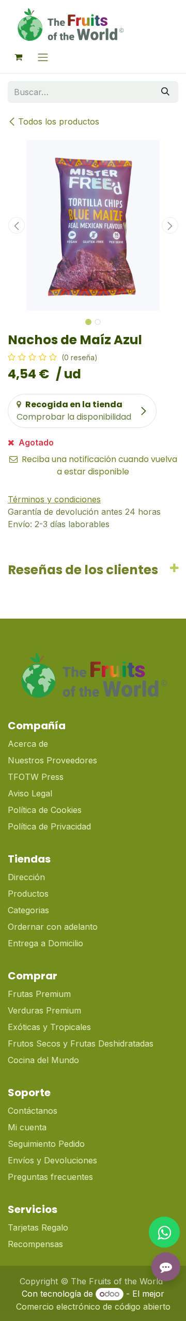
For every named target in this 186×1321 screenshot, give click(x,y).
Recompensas (35, 1244)
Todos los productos (58, 121)
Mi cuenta (27, 1127)
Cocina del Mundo (43, 1060)
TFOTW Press (36, 777)
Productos (28, 893)
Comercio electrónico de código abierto (93, 1306)
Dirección (26, 877)
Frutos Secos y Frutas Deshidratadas (80, 1043)
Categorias (28, 910)
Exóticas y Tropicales (49, 1027)
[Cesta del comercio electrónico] (18, 57)
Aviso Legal (30, 793)
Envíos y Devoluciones (52, 1160)
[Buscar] (165, 92)
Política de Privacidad (49, 826)
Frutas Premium (39, 994)
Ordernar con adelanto (53, 926)
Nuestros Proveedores (52, 760)
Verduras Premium (46, 1010)
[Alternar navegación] (43, 57)
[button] (16, 225)
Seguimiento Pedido (46, 1144)
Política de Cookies (45, 810)
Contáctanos (32, 1110)
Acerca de (28, 744)
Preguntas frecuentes (50, 1177)
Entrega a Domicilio (45, 943)
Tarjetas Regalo (38, 1227)
